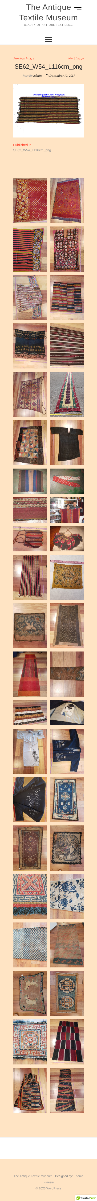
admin (37, 76)
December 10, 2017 (61, 76)
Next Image (76, 58)
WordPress (53, 1188)
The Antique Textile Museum (48, 12)
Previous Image (23, 58)
